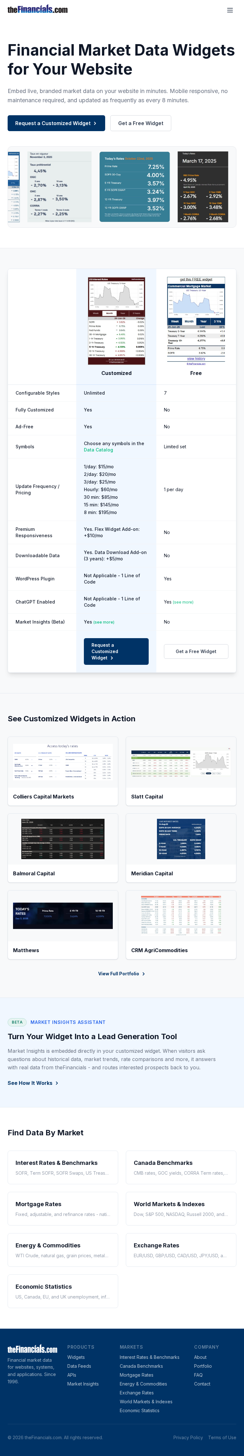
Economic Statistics (139, 1410)
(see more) (183, 602)
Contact (202, 1383)
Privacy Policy (188, 1437)
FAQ (198, 1375)
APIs (71, 1375)
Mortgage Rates (136, 1375)
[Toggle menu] (230, 10)
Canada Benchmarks (141, 1366)
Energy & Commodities (143, 1383)
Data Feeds (79, 1366)
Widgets (76, 1357)
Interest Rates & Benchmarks (150, 1357)
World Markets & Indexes (146, 1401)
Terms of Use (222, 1437)
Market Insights (83, 1383)
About (200, 1357)
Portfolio (203, 1366)
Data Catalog (98, 449)
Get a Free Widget (140, 123)
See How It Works (30, 1083)
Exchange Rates (137, 1392)
